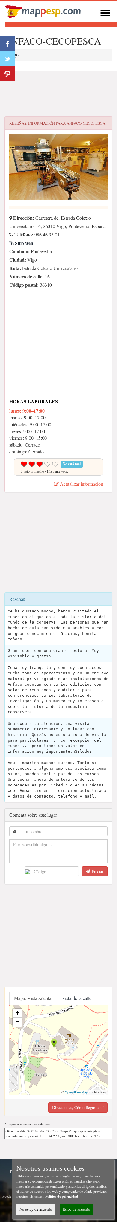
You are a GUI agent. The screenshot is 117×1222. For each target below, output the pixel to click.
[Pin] (7, 73)
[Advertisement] (58, 94)
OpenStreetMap (76, 1092)
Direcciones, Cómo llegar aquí (78, 1107)
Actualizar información (81, 484)
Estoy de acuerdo (76, 1209)
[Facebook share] (7, 43)
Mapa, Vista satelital (33, 998)
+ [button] (18, 1013)
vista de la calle (77, 998)
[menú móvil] (105, 12)
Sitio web (23, 242)
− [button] (18, 1022)
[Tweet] (7, 58)
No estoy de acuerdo (36, 1209)
